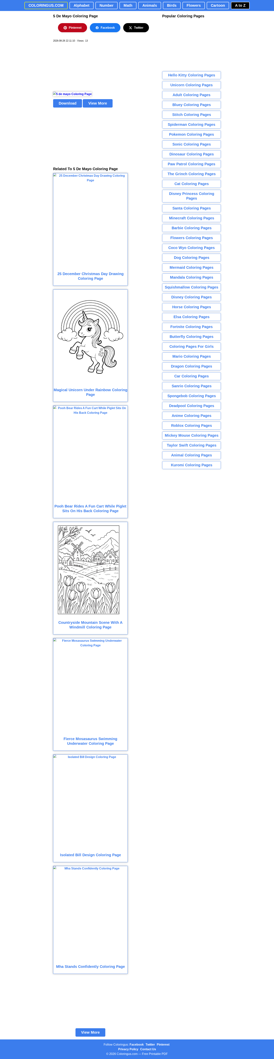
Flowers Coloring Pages (191, 238)
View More (97, 103)
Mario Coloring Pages (191, 356)
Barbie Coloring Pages (192, 228)
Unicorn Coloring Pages (191, 85)
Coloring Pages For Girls (191, 346)
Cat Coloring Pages (191, 184)
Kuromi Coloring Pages (191, 465)
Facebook (108, 27)
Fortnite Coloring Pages (191, 327)
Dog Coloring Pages (191, 258)
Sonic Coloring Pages (191, 144)
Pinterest (75, 27)
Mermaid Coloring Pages (191, 267)
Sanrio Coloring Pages (192, 386)
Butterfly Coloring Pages (191, 337)
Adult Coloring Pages (191, 95)
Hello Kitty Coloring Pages (191, 75)
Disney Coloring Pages (191, 297)
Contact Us (148, 1049)
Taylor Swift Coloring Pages (191, 445)
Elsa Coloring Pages (192, 317)
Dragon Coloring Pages (191, 366)
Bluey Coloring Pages (191, 105)
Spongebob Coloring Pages (191, 396)
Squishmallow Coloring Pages (191, 287)
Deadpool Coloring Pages (191, 406)
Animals (149, 5)
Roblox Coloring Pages (191, 425)
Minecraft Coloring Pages (191, 218)
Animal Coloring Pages (191, 455)
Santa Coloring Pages (191, 208)
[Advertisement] (81, 67)
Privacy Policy (128, 1049)
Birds (172, 5)
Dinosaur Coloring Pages (191, 154)
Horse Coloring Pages (191, 307)
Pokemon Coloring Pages (191, 134)
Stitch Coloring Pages (191, 115)
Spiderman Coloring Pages (191, 124)
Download (67, 103)
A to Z (240, 5)
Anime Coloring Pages (191, 416)
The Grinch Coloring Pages (192, 174)
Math (128, 5)
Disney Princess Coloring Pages (191, 196)
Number (107, 5)
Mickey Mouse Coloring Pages (191, 435)
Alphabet (81, 5)
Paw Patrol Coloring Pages (191, 164)
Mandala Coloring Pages (191, 277)
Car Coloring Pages (191, 376)
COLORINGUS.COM (46, 5)
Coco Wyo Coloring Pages (191, 248)
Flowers (194, 5)
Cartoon (218, 5)
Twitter (138, 27)
